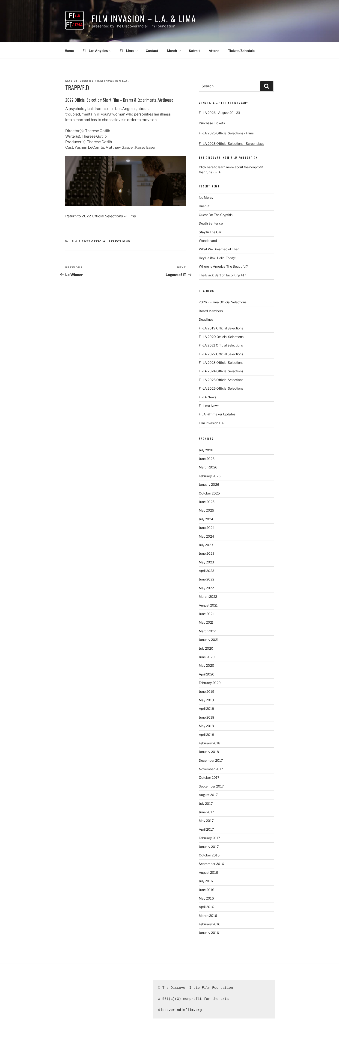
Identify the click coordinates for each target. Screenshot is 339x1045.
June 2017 (206, 812)
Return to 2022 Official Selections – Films (100, 216)
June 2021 (206, 614)
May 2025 (206, 510)
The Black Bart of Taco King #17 (222, 275)
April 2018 (206, 735)
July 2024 (206, 519)
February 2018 (209, 743)
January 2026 (209, 484)
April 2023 (206, 571)
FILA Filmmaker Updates (217, 414)
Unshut (204, 206)
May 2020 (206, 665)
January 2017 (209, 847)
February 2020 (210, 683)
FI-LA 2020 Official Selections (221, 337)
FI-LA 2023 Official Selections (221, 362)
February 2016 (209, 924)
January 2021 (209, 640)
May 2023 (206, 562)
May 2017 (206, 821)
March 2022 (208, 596)
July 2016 (206, 881)
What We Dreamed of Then (219, 249)
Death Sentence (211, 223)
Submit (194, 51)
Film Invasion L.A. (112, 81)
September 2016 (211, 864)
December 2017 (211, 760)
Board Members (211, 311)
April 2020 (206, 674)
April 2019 (206, 708)
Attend (214, 51)
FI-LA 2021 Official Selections (221, 345)
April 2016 (206, 907)
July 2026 (206, 450)
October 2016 (209, 855)
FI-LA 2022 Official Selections (101, 241)
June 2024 (206, 528)
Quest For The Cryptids (215, 215)
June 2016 (206, 890)
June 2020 (207, 657)
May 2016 (206, 898)
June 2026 (206, 459)
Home (69, 51)
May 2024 (206, 536)
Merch (172, 51)
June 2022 (206, 579)
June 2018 (206, 717)
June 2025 (206, 502)
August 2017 (208, 795)
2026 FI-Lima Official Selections (223, 302)
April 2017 (206, 829)
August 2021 (208, 605)
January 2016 (209, 933)
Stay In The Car (210, 232)
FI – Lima (127, 51)
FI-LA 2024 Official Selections (221, 371)
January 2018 (209, 752)
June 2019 (206, 691)
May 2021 (206, 622)
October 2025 (209, 493)
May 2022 (206, 588)
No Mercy (206, 197)
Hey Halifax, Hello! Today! (217, 258)
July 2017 (206, 803)
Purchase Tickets (212, 123)
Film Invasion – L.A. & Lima (144, 18)
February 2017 (209, 838)
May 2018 (206, 726)
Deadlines (206, 319)
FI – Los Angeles (95, 51)
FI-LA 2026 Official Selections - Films (226, 133)
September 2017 (211, 786)
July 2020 (206, 648)
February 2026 (209, 476)
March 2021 (208, 631)
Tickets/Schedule (241, 51)
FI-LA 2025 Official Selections (221, 380)
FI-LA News (207, 397)
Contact (152, 51)
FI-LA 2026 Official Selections (221, 388)
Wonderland (208, 241)
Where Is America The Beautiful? (223, 266)
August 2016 (208, 872)
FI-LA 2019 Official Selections (221, 328)
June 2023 (206, 553)
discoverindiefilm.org (180, 1010)
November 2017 (211, 769)
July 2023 (206, 545)
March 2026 (208, 467)
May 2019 (206, 700)
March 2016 (208, 916)
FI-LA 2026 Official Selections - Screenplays (231, 143)
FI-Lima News (209, 406)
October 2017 (209, 777)
